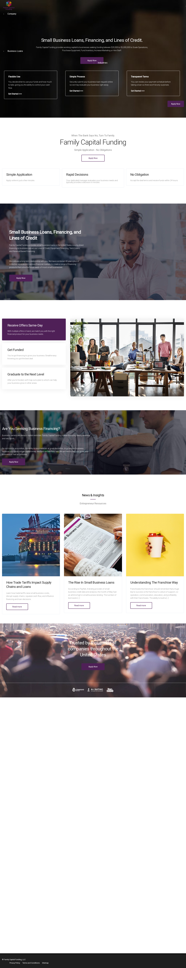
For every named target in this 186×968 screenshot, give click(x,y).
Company (11, 14)
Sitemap (45, 963)
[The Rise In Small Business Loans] (93, 545)
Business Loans (15, 51)
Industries (102, 62)
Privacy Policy (15, 963)
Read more (17, 607)
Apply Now (175, 104)
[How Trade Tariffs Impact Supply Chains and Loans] (31, 545)
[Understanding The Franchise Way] (155, 545)
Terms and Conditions (31, 963)
